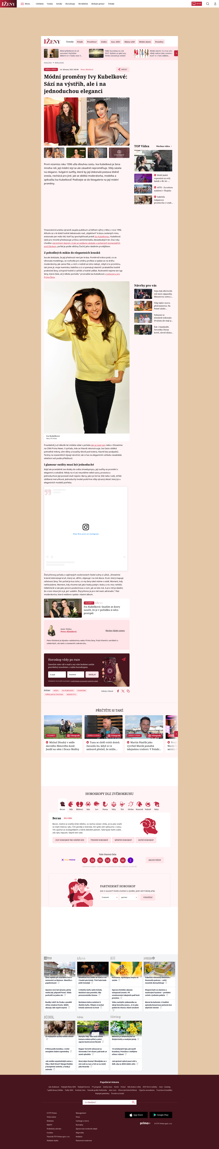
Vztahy (50, 3)
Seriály (59, 3)
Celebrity (40, 3)
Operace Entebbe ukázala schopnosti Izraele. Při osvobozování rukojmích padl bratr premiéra (126, 994)
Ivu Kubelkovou (102, 236)
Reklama (50, 1121)
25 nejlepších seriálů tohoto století (59, 1036)
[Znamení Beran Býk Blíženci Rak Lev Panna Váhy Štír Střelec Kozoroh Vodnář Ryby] (75, 674)
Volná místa (51, 1117)
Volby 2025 (69, 1090)
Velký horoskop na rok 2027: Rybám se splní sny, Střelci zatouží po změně (115, 53)
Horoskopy (70, 3)
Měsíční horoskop (123, 840)
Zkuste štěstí (155, 860)
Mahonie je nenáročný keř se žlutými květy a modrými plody (124, 1037)
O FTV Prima (52, 1113)
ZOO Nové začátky (150, 1087)
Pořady (111, 3)
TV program (96, 1087)
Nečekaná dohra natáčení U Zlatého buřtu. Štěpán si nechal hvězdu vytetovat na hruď (91, 1005)
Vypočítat (147, 897)
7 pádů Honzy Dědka (55, 1090)
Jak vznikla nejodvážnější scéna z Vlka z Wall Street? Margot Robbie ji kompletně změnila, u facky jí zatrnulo (59, 1065)
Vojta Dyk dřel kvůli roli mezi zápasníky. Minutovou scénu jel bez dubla (163, 294)
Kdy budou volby (134, 1087)
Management (81, 1113)
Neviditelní (83, 3)
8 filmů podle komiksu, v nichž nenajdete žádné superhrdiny (57, 1050)
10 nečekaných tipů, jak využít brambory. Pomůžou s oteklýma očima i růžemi (124, 1051)
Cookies (50, 1132)
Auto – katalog (164, 1087)
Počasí (123, 1087)
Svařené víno (80, 1090)
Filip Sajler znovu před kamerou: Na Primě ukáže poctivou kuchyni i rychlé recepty (162, 306)
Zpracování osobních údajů (86, 1129)
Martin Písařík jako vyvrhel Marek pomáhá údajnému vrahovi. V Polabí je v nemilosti (143, 747)
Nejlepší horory (84, 1087)
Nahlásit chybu (52, 1140)
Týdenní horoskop (99, 840)
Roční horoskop (146, 840)
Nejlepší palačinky (102, 1093)
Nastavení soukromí (84, 1140)
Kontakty (79, 1125)
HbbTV (49, 1125)
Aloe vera (112, 1090)
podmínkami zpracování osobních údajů (84, 681)
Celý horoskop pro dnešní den (69, 840)
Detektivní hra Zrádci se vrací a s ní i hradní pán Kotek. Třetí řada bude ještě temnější (92, 980)
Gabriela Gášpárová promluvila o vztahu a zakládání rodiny (163, 201)
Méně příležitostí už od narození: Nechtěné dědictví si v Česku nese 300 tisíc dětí (71, 54)
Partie (116, 1087)
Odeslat (92, 674)
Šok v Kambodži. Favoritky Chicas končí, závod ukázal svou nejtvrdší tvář (163, 330)
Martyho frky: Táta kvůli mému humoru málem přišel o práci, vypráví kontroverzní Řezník (91, 1039)
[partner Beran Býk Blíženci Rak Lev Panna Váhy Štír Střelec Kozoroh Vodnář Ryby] (129, 897)
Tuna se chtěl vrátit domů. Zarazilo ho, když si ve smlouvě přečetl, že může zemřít (103, 747)
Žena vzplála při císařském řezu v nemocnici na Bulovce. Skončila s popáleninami (58, 980)
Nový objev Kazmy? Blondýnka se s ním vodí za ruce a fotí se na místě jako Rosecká (93, 1064)
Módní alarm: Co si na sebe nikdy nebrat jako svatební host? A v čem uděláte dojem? (161, 54)
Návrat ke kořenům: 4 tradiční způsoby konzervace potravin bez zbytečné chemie (158, 1005)
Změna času (107, 1087)
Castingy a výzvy (82, 1121)
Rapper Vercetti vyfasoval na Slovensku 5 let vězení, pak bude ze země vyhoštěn (93, 1051)
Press (78, 1117)
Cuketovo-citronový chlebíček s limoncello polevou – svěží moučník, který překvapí (157, 980)
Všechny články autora (115, 630)
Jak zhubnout (54, 1087)
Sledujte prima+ (98, 3)
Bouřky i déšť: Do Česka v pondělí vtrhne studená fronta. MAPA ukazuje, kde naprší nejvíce (58, 1005)
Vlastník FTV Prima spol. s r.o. (58, 1136)
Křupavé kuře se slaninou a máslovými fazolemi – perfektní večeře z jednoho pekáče (158, 992)
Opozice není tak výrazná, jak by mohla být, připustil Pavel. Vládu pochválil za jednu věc (58, 992)
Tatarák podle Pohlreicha (97, 1090)
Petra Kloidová (87, 69)
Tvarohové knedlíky (164, 1090)
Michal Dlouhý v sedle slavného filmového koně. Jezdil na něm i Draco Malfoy (62, 746)
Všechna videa (163, 146)
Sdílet (124, 70)
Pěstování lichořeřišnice (127, 1090)
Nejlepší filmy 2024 (68, 1087)
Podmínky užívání (54, 1129)
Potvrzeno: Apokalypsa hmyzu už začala (125, 978)
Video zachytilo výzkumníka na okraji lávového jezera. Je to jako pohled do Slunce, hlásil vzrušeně (125, 1005)
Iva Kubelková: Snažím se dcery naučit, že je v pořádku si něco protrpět (102, 610)
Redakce (79, 1136)
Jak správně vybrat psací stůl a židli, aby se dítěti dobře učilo (124, 1062)
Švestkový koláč (117, 1093)
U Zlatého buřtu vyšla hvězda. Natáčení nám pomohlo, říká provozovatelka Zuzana (90, 992)
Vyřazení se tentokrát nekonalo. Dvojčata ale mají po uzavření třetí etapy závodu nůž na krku (163, 318)
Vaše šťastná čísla (107, 854)
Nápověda (80, 1132)
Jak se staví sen (98, 445)
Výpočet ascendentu (146, 1090)
